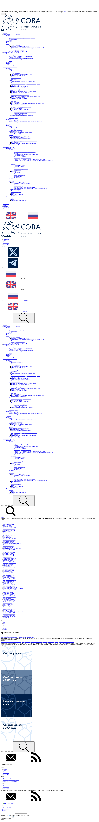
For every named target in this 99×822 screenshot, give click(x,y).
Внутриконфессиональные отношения (20, 110)
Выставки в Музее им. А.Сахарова (17, 133)
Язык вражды (9, 196)
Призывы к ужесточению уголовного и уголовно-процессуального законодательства (33, 160)
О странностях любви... (19, 155)
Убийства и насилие (16, 102)
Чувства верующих (15, 73)
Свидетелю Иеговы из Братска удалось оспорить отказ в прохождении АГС (18, 637)
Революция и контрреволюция (21, 169)
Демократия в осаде (10, 148)
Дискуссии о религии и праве (18, 76)
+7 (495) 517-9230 (7, 807)
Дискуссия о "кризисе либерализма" (22, 183)
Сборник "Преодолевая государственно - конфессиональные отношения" (25, 121)
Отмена (9, 818)
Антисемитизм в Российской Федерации (20, 46)
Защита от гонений (15, 85)
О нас (4, 205)
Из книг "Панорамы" (13, 120)
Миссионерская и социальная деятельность (18, 136)
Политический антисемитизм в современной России (23, 48)
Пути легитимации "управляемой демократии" (25, 187)
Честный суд (17, 177)
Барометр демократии (16, 189)
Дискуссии (11, 181)
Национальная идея (18, 186)
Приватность (17, 172)
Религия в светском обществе (10, 781)
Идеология (13, 164)
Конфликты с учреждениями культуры (20, 92)
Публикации (9, 41)
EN (21, 220)
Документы (8, 42)
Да (1, 14)
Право (15, 167)
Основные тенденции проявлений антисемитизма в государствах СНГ (27, 47)
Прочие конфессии (18, 114)
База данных (6, 208)
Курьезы (10, 116)
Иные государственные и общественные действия (20, 59)
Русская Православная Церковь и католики (21, 107)
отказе (65, 643)
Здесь (65, 11)
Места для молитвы (15, 82)
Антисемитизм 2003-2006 (14, 45)
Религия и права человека (17, 130)
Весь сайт (12, 815)
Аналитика (5, 206)
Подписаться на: (4, 815)
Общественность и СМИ (14, 90)
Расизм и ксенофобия (8, 778)
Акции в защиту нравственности (19, 97)
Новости (8, 35)
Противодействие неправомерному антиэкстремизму (21, 58)
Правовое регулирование (17, 70)
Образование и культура (14, 139)
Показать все (6, 617)
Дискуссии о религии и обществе (19, 98)
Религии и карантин (16, 78)
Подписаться (3, 818)
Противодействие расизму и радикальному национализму (22, 38)
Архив (7, 44)
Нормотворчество (13, 39)
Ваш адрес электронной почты (8, 814)
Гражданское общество (19, 165)
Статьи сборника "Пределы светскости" (18, 122)
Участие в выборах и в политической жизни (21, 74)
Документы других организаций (18, 200)
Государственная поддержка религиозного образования (24, 141)
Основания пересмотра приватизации (22, 158)
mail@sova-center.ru (5, 809)
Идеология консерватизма (20, 184)
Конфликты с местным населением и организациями (23, 91)
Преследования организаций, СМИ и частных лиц (20, 56)
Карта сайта (3, 810)
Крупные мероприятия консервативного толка (24, 152)
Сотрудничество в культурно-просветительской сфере (23, 143)
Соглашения (14, 79)
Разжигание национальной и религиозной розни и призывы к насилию (27, 103)
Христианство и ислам (16, 108)
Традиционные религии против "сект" (20, 109)
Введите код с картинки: (6, 816)
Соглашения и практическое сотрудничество (21, 132)
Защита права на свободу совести (19, 93)
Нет (4, 14)
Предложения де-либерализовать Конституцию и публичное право (29, 159)
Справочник (6, 207)
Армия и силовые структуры (15, 131)
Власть (10, 126)
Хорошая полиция (18, 176)
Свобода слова (17, 170)
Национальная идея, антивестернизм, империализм (26, 154)
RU (44, 220)
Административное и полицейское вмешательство (23, 81)
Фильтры (3, 520)
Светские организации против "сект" (20, 95)
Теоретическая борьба (16, 88)
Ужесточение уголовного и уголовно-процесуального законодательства (30, 188)
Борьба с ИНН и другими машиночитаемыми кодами (23, 127)
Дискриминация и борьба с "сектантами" (20, 87)
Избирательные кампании (15, 57)
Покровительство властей (17, 72)
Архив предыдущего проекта (18, 150)
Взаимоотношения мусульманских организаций (25, 112)
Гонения (10, 80)
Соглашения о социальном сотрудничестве (21, 138)
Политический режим (19, 166)
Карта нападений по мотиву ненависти (18, 51)
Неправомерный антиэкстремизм (11, 780)
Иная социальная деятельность (18, 137)
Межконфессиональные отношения (17, 105)
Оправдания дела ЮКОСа (20, 156)
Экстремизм (11, 99)
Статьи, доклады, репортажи (18, 50)
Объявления (6, 204)
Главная (5, 769)
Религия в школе (15, 142)
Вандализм (13, 101)
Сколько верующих (13, 118)
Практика (13, 171)
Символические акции (19, 161)
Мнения (10, 40)
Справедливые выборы (19, 175)
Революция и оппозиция (17, 194)
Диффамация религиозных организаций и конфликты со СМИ (25, 96)
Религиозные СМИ (15, 146)
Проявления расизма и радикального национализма (20, 36)
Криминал (11, 135)
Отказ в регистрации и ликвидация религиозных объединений (25, 84)
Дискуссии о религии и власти (18, 75)
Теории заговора (18, 162)
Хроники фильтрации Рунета (15, 65)
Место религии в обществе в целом (19, 129)
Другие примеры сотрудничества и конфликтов (22, 115)
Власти (10, 69)
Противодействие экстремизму (18, 104)
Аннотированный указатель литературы (20, 179)
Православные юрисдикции (20, 113)
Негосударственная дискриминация (19, 86)
